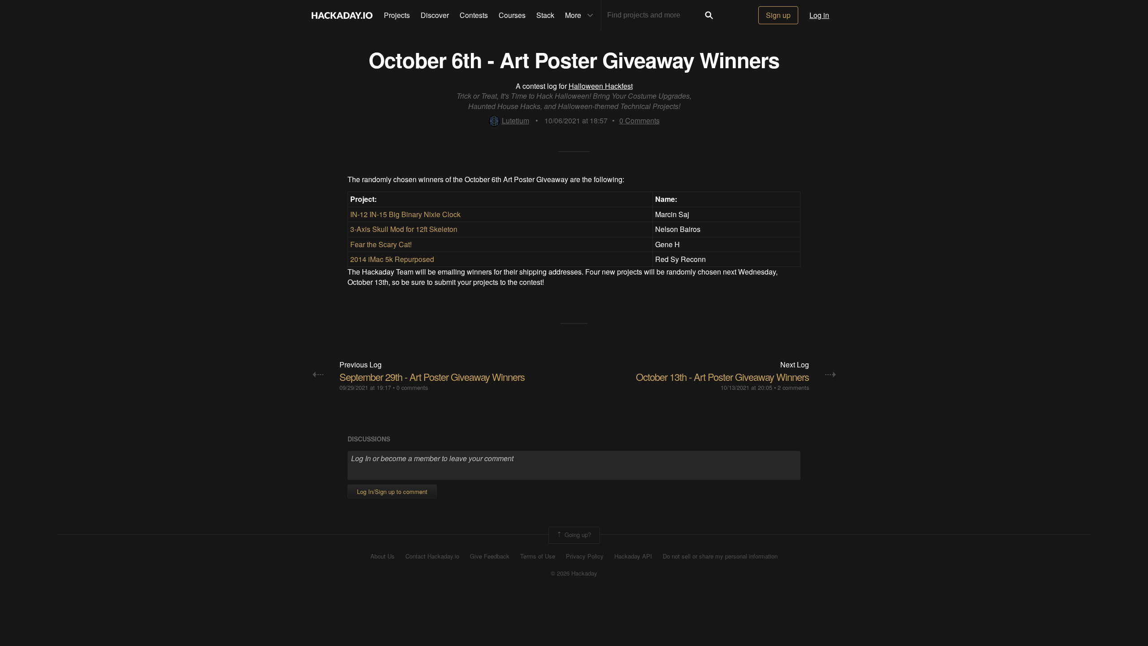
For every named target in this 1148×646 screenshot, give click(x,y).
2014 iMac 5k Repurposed (392, 259)
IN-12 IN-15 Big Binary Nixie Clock (405, 214)
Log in (819, 15)
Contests (474, 15)
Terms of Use (537, 556)
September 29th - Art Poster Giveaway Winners (432, 377)
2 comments (793, 387)
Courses (512, 15)
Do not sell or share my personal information (720, 556)
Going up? (577, 534)
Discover (435, 15)
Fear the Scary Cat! (381, 244)
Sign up (778, 15)
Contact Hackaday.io (432, 556)
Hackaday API (633, 556)
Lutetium (515, 120)
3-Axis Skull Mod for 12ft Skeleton (403, 229)
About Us (382, 556)
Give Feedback (489, 556)
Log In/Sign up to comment (392, 491)
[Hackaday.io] (342, 15)
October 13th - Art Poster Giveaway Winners (722, 377)
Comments (639, 120)
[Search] (709, 15)
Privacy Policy (585, 556)
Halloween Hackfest (601, 86)
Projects (397, 15)
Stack (545, 15)
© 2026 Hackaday (574, 573)
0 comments (412, 387)
